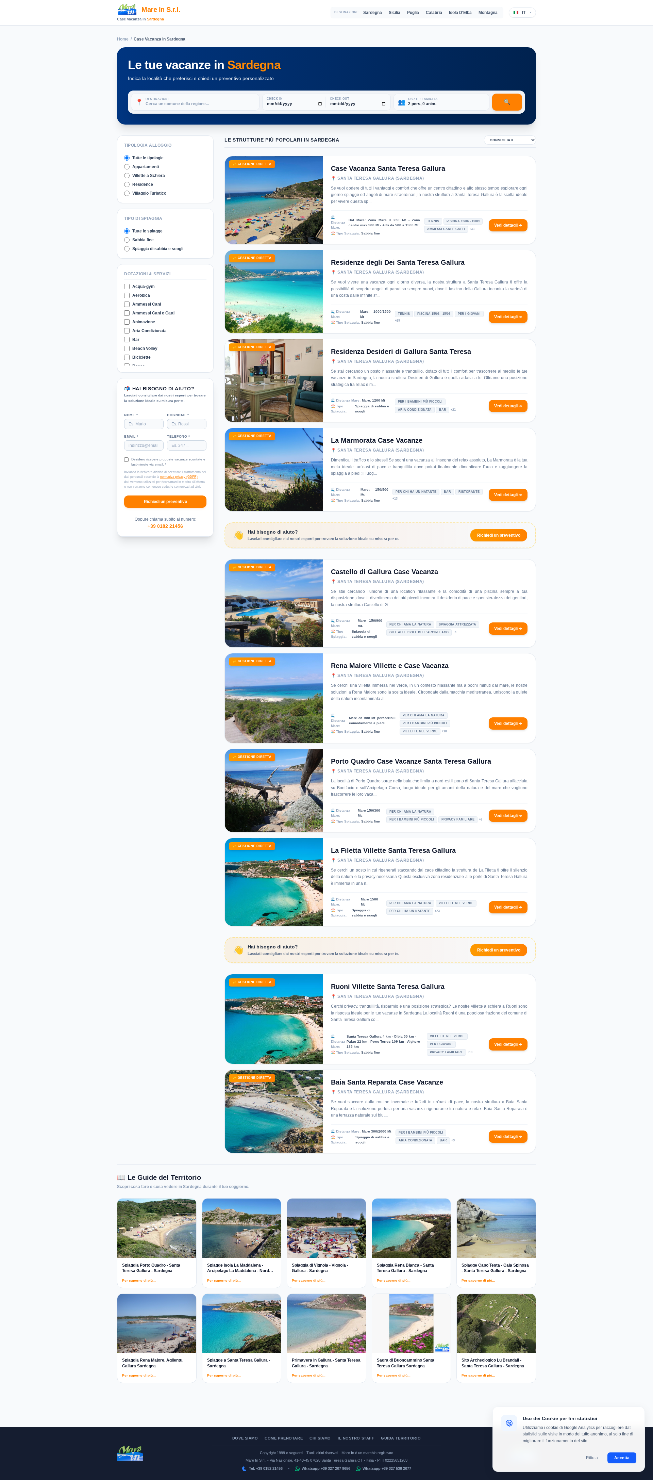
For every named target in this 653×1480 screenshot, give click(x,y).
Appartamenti (145, 166)
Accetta (622, 1457)
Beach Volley (144, 348)
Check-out (339, 98)
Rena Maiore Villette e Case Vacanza (390, 665)
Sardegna (155, 19)
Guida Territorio (401, 1438)
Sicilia (394, 12)
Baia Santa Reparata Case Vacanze (387, 1082)
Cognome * (178, 415)
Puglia (413, 12)
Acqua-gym (143, 286)
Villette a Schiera (148, 175)
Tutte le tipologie (148, 158)
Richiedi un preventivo (165, 501)
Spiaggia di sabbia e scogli (157, 248)
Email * (131, 436)
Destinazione (158, 99)
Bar (135, 339)
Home (123, 39)
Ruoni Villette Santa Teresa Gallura (388, 986)
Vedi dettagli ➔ (508, 225)
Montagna (488, 12)
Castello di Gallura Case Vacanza (384, 571)
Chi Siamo (320, 1438)
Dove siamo (245, 1438)
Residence (142, 184)
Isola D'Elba (460, 12)
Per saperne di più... (139, 1280)
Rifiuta (592, 1457)
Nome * (131, 415)
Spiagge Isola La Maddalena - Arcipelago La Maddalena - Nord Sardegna (238, 1271)
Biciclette (141, 357)
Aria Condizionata (149, 330)
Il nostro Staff (356, 1438)
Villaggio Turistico (149, 193)
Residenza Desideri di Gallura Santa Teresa (401, 351)
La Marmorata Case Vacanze (376, 440)
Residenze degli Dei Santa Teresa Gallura (398, 262)
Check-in (275, 98)
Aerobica (141, 295)
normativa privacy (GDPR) (179, 476)
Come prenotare (284, 1438)
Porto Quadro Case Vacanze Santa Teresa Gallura (411, 761)
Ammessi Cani (146, 304)
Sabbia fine (143, 240)
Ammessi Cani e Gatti (153, 313)
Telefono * (178, 436)
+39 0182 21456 (165, 526)
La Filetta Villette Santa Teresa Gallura (393, 850)
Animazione (143, 322)
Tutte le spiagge (147, 231)
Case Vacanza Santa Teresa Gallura (388, 168)
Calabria (434, 12)
